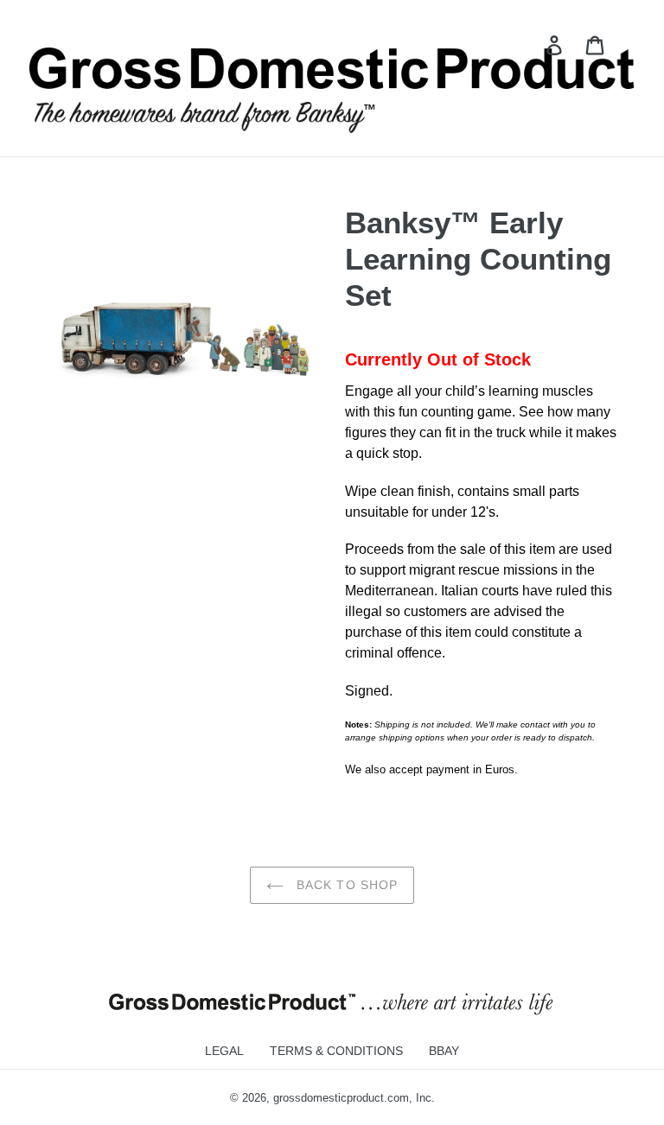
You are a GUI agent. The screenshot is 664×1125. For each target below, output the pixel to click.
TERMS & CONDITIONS (336, 1051)
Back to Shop (345, 885)
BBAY (444, 1051)
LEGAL (224, 1051)
